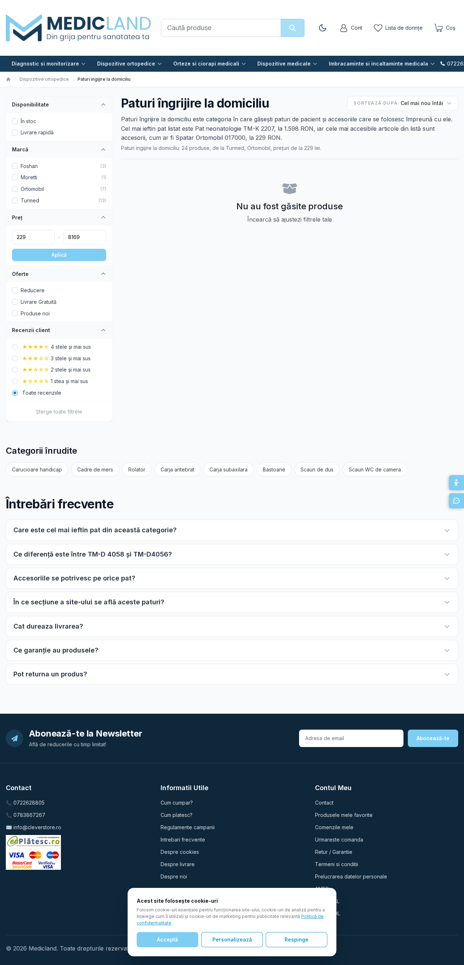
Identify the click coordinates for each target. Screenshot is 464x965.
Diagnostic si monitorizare (45, 63)
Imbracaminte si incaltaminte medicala (378, 63)
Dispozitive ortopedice (126, 63)
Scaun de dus (317, 469)
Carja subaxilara (229, 469)
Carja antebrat (177, 469)
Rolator (136, 469)
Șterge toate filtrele (59, 411)
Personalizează (232, 939)
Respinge (296, 939)
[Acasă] (8, 79)
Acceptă (167, 939)
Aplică (59, 255)
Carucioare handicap (37, 469)
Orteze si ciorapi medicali (206, 63)
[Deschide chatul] (456, 500)
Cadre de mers (95, 469)
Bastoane (274, 469)
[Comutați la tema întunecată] (323, 28)
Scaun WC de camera (375, 469)
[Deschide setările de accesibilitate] (456, 482)
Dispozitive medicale (284, 63)
